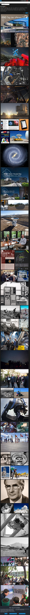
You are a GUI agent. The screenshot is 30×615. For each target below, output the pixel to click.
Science (22, 0)
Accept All (6, 613)
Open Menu (3, 2)
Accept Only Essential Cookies (13, 613)
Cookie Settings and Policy (22, 613)
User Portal (25, 0)
